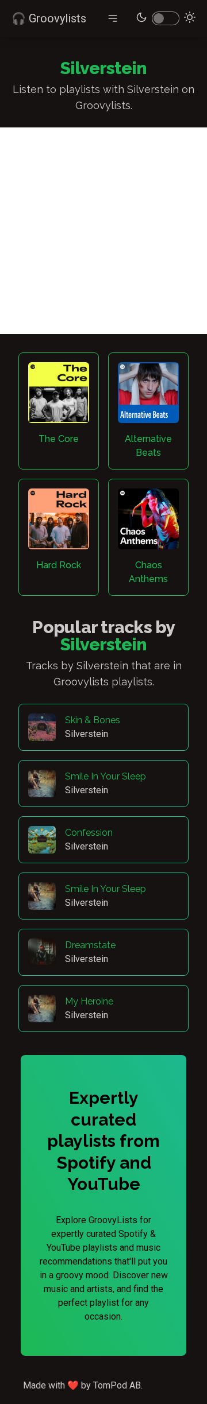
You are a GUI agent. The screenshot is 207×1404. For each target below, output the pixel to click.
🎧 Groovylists (49, 18)
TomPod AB (117, 1385)
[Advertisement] (103, 230)
